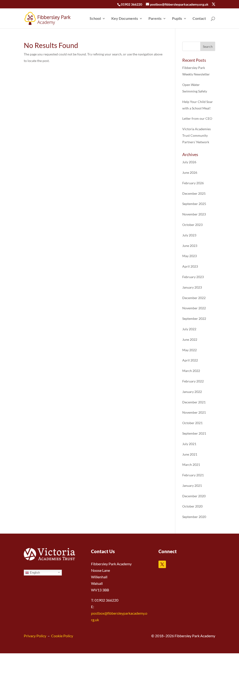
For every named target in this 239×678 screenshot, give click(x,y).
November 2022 (194, 308)
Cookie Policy (62, 636)
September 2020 (194, 517)
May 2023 (189, 256)
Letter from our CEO (197, 118)
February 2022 (193, 381)
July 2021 (189, 444)
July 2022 (189, 329)
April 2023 (190, 266)
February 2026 (193, 183)
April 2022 (190, 360)
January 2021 (192, 485)
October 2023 (192, 225)
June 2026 (189, 172)
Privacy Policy (35, 636)
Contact (199, 18)
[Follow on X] (162, 564)
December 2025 (194, 193)
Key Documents (124, 18)
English (34, 572)
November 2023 (194, 214)
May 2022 (189, 350)
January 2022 (192, 392)
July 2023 (189, 235)
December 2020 (194, 496)
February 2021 (193, 475)
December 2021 (194, 402)
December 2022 (194, 298)
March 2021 (191, 465)
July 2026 (189, 162)
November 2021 (194, 412)
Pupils (177, 18)
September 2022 (194, 318)
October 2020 (192, 506)
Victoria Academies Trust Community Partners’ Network (196, 135)
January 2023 (192, 287)
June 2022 (189, 339)
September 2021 (194, 433)
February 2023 (193, 277)
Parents (155, 18)
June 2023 (189, 246)
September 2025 (194, 204)
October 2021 (192, 423)
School (95, 18)
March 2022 (191, 371)
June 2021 (189, 454)
